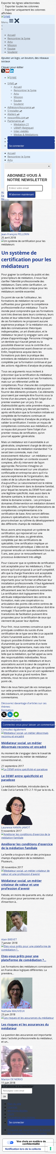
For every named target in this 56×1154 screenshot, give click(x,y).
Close (48, 166)
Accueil (11, 35)
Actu (10, 42)
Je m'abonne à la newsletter (17, 1086)
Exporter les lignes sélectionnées (20, 3)
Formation (7, 710)
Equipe (11, 48)
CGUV (10, 1114)
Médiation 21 (21, 124)
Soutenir (12, 52)
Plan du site (14, 1104)
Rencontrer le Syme (18, 38)
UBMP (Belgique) (24, 127)
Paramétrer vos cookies (21, 1117)
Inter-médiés (21, 131)
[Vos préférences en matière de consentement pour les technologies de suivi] (51, 1149)
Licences (12, 1107)
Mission (12, 45)
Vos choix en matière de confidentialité (31, 1142)
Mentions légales (17, 1110)
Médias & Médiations (26, 134)
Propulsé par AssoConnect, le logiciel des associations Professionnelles (29, 1131)
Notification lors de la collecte (23, 1148)
